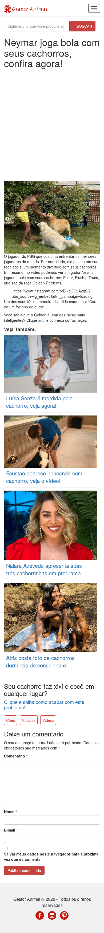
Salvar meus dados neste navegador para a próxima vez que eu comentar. (51, 856)
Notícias (28, 720)
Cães (10, 720)
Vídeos (48, 720)
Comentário (15, 756)
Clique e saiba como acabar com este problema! (44, 704)
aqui (41, 320)
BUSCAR (84, 26)
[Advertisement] (52, 126)
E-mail (11, 830)
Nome (10, 811)
